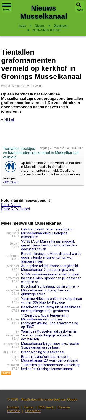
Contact (13, 407)
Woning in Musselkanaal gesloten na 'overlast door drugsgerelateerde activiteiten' (49, 335)
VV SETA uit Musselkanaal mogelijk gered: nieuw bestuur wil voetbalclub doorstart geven (49, 245)
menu (7, 9)
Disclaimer (33, 411)
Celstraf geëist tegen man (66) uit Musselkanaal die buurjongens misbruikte (47, 233)
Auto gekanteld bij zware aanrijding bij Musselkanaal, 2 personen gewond (50, 268)
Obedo (72, 399)
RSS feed (45, 407)
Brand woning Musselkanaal (42, 352)
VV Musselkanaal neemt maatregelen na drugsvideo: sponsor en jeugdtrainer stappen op (51, 278)
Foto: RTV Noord (15, 209)
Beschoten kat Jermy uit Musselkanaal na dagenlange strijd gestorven (51, 309)
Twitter (29, 407)
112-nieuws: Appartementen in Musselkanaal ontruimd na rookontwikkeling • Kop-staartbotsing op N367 (49, 321)
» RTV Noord (10, 182)
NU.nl (9, 120)
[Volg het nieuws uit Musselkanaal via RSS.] (6, 374)
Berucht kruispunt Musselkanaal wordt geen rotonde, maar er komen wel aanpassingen (51, 257)
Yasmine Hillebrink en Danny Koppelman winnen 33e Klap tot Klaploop (51, 300)
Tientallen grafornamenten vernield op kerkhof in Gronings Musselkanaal (50, 367)
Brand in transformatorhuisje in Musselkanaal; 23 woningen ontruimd (49, 358)
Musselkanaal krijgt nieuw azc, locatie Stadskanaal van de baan (50, 345)
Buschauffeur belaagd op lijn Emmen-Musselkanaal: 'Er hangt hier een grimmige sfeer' (50, 290)
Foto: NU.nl (11, 205)
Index (22, 25)
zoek (80, 10)
